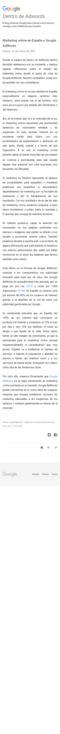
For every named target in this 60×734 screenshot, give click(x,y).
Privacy (45, 474)
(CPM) (21, 290)
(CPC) (29, 286)
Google (36, 474)
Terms (54, 474)
